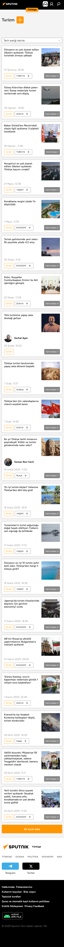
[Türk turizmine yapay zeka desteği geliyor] (50, 323)
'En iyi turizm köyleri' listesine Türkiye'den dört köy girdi (21, 489)
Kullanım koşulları (12, 891)
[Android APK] (13, 916)
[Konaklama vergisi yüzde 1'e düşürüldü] (50, 209)
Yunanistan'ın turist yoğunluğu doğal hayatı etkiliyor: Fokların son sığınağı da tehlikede (21, 528)
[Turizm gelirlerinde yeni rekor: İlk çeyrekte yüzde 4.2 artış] (50, 247)
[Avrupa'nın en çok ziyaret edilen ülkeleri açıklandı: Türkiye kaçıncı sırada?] (50, 171)
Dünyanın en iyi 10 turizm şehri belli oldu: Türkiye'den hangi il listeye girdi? (21, 565)
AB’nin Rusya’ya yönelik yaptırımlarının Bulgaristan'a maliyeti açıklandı (20, 641)
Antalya (19, 389)
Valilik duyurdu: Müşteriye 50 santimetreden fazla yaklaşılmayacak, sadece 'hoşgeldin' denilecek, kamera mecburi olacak (21, 758)
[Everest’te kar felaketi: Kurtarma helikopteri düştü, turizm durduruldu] (50, 722)
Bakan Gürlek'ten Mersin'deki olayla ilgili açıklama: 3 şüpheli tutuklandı (21, 128)
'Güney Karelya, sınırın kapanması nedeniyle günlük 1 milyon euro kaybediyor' (21, 679)
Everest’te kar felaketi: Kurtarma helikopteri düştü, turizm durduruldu (19, 717)
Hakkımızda (8, 887)
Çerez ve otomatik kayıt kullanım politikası (26, 901)
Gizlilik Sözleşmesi (12, 906)
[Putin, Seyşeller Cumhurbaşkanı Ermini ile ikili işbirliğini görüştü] (50, 285)
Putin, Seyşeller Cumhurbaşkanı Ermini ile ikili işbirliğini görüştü (21, 280)
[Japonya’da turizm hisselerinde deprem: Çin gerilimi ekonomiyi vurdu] (50, 608)
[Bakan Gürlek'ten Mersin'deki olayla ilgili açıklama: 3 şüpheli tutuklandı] (50, 133)
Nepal (19, 741)
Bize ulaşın (29, 891)
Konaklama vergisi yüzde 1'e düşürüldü (20, 203)
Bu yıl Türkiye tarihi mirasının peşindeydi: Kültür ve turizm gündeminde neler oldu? (20, 442)
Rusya (19, 475)
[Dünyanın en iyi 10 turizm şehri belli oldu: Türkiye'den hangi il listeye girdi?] (50, 570)
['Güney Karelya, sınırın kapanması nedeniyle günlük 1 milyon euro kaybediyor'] (50, 684)
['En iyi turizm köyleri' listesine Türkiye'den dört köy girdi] (50, 495)
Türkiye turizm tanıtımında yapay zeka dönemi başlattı (19, 365)
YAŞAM (19, 189)
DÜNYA (19, 113)
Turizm (8, 19)
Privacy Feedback (34, 906)
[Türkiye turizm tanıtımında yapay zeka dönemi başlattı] (50, 371)
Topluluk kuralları (11, 896)
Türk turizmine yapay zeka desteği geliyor (18, 317)
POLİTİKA (33, 856)
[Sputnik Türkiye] (11, 5)
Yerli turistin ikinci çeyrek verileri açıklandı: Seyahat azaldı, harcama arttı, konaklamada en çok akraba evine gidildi (19, 796)
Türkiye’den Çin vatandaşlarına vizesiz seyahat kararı (21, 403)
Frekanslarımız (24, 887)
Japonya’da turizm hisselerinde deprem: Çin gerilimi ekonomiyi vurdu (21, 603)
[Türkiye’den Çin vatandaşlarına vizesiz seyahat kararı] (50, 409)
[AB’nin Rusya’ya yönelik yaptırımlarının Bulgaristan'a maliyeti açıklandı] (50, 646)
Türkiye (7, 856)
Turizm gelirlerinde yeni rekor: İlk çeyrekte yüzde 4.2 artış (21, 241)
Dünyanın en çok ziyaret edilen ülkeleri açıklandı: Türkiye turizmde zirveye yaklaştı (21, 52)
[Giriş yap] (51, 3)
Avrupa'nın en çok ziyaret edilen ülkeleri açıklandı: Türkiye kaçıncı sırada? (18, 166)
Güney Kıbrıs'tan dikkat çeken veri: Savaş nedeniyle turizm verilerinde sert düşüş (21, 90)
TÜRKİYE (20, 75)
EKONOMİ (21, 227)
